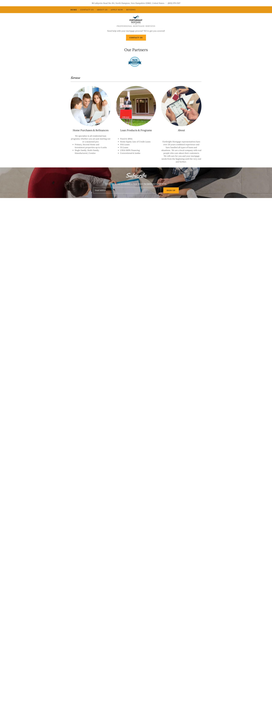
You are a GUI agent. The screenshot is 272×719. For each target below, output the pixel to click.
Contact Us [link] (87, 10)
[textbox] (127, 190)
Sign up (171, 190)
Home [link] (74, 10)
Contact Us (136, 38)
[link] (136, 19)
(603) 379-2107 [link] (174, 3)
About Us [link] (102, 10)
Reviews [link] (130, 10)
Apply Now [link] (117, 10)
